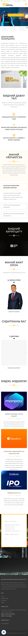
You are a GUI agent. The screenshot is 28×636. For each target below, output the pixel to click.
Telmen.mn (24, 633)
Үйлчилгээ (3, 600)
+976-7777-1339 (17, 0)
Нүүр (2, 596)
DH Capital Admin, (12, 418)
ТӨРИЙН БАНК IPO (14, 493)
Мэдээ (3, 602)
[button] (3, 632)
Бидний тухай (4, 598)
